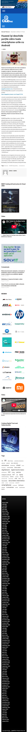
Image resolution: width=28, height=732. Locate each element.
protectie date (4, 478)
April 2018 (4, 674)
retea (19, 478)
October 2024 (5, 540)
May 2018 (4, 673)
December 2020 (6, 619)
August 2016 (5, 709)
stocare (3, 487)
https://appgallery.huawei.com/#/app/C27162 (12, 94)
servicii (6, 482)
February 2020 (5, 637)
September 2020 (6, 624)
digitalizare (6, 470)
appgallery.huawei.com (6, 88)
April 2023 (4, 571)
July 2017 (4, 690)
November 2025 (6, 518)
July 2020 (4, 628)
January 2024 (5, 556)
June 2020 (4, 630)
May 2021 (4, 611)
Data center (17, 467)
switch (16, 487)
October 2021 (5, 602)
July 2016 (4, 711)
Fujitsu (13, 472)
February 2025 (5, 533)
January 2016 (5, 721)
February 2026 (5, 513)
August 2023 (5, 564)
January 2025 (5, 535)
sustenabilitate (10, 487)
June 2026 (4, 506)
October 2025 (5, 519)
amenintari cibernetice (18, 460)
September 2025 (6, 521)
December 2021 (6, 599)
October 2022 (5, 581)
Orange (21, 476)
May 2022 (4, 590)
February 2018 (5, 678)
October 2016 (5, 705)
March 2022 (5, 593)
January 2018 (5, 680)
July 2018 (4, 669)
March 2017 (5, 697)
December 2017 (6, 681)
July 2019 (4, 649)
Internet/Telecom (5, 31)
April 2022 (4, 592)
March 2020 (5, 635)
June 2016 (4, 712)
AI (5, 460)
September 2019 (6, 645)
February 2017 (5, 698)
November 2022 (6, 580)
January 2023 (5, 576)
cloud (18, 465)
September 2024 (6, 542)
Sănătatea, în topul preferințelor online (11, 279)
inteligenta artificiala (6, 474)
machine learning (5, 476)
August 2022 (5, 585)
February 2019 (5, 657)
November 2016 (6, 704)
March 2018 (5, 676)
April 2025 (4, 530)
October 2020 (5, 623)
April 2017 (4, 695)
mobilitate (17, 476)
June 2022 (4, 588)
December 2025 (6, 516)
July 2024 (4, 545)
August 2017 (5, 688)
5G (2, 461)
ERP (9, 472)
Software (20, 485)
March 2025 (5, 532)
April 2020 (4, 633)
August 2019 (5, 647)
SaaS (23, 478)
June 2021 (4, 609)
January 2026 (5, 514)
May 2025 (4, 528)
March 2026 (5, 511)
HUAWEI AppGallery (13, 165)
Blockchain (12, 465)
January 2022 (5, 597)
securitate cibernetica (16, 481)
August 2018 (5, 667)
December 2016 (6, 702)
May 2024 (4, 549)
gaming (18, 472)
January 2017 (5, 700)
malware (12, 476)
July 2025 (4, 525)
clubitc (4, 49)
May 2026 (4, 507)
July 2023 (4, 566)
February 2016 (5, 719)
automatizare (5, 465)
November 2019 (6, 642)
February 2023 (5, 575)
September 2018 (6, 666)
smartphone (22, 165)
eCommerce (4, 472)
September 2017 (6, 686)
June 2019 (4, 650)
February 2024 (5, 554)
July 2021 (4, 607)
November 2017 (6, 683)
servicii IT (17, 482)
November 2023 (6, 559)
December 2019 (6, 640)
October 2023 (5, 561)
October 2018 (5, 664)
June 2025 (4, 526)
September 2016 (6, 707)
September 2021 (6, 604)
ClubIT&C (13, 730)
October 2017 (5, 685)
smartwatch (15, 485)
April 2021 (4, 612)
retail (16, 478)
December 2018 (6, 661)
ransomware (10, 478)
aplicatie (3, 463)
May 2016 (4, 714)
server (3, 482)
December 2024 (6, 537)
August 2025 (5, 523)
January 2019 (5, 659)
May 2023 (4, 569)
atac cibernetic (14, 463)
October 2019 (5, 643)
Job (17, 474)
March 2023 (5, 573)
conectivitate (10, 467)
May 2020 (4, 631)
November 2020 (6, 621)
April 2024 (4, 550)
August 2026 (5, 502)
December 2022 (6, 578)
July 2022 (4, 587)
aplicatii (8, 463)
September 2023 (6, 562)
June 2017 (4, 692)
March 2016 (5, 717)
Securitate (4, 481)
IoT (13, 475)
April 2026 (4, 509)
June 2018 (4, 671)
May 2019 (4, 652)
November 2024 (6, 538)
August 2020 (5, 626)
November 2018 (6, 662)
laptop (21, 474)
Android (6, 165)
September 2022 (6, 583)
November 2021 (6, 600)
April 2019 (4, 654)
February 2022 (5, 595)
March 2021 (5, 614)
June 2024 (4, 547)
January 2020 (5, 638)
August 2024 (5, 544)
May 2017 (4, 693)
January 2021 (5, 618)
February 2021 (5, 616)
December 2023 (6, 557)
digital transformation (17, 470)
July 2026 (4, 504)
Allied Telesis (10, 460)
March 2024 (5, 552)
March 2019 (5, 655)
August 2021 (5, 606)
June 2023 (4, 568)
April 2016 (4, 716)
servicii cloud (11, 482)
